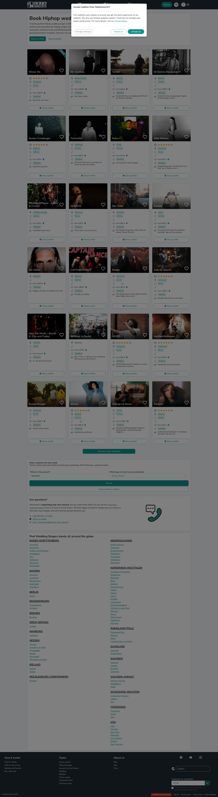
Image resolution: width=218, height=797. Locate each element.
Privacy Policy (121, 21)
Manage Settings (83, 31)
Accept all (136, 31)
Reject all (118, 31)
